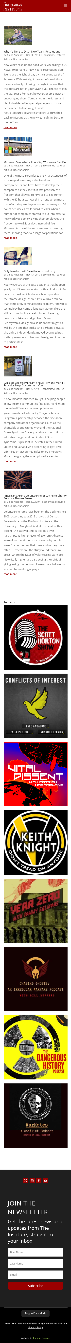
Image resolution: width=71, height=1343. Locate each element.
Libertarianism (21, 59)
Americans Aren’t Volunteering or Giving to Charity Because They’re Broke (35, 497)
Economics (48, 55)
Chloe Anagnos (15, 55)
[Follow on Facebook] (38, 1180)
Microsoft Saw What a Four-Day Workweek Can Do (35, 162)
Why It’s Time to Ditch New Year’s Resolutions (32, 51)
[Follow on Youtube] (45, 1180)
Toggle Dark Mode (35, 1313)
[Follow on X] (25, 1180)
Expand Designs (41, 1338)
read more (10, 127)
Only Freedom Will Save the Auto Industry (29, 271)
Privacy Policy (35, 1327)
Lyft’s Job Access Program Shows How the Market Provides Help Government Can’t (34, 384)
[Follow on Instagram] (32, 1180)
